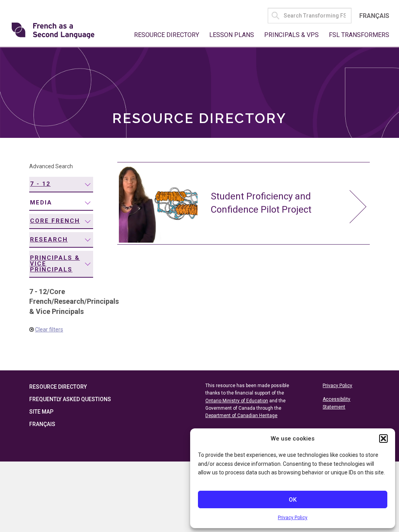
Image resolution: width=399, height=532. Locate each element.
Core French (55, 220)
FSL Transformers (359, 35)
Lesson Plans (231, 35)
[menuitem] (61, 184)
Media (41, 202)
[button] (383, 438)
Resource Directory (166, 35)
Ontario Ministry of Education (236, 400)
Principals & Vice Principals (55, 263)
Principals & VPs (291, 35)
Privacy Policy (292, 517)
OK (293, 499)
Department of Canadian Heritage (241, 415)
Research (49, 239)
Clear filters (49, 329)
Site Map (41, 412)
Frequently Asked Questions (70, 399)
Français (374, 15)
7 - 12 (40, 183)
